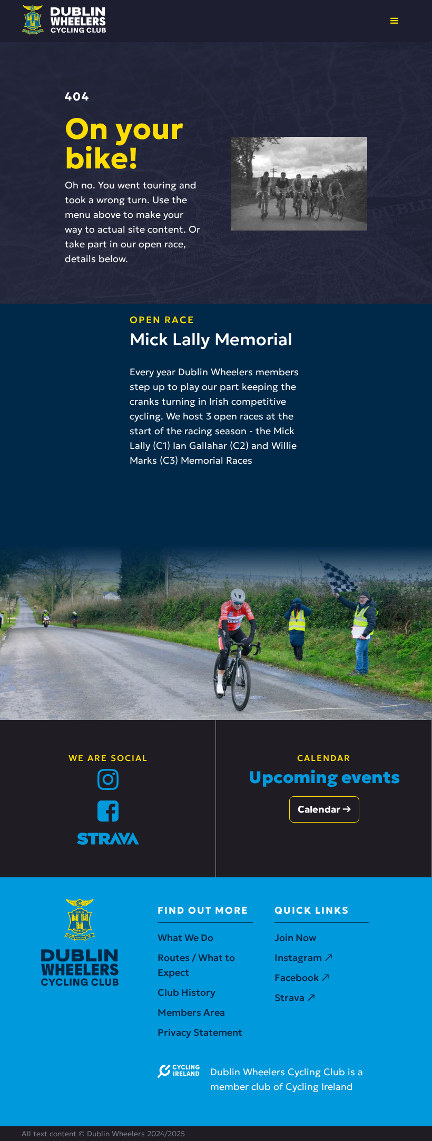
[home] (64, 20)
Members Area (191, 1012)
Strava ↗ (294, 998)
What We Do (185, 938)
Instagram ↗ (303, 958)
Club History (186, 992)
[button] (394, 21)
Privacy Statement (200, 1032)
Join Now (295, 938)
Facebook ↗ (301, 978)
